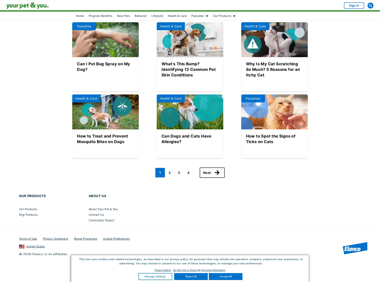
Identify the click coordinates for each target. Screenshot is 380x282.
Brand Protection (85, 238)
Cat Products (28, 209)
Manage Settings (155, 276)
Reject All (191, 276)
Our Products (222, 15)
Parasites (197, 15)
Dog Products (28, 214)
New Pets (123, 15)
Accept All (226, 276)
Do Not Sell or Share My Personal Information (199, 270)
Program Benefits (100, 15)
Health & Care (177, 15)
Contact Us (96, 214)
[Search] (370, 5)
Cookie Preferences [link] (116, 238)
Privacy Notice (163, 270)
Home (80, 15)
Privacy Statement (55, 238)
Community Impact (101, 220)
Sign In (354, 5)
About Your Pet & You (103, 209)
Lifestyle (157, 15)
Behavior (141, 15)
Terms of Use (28, 238)
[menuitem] (80, 16)
